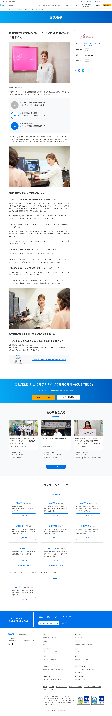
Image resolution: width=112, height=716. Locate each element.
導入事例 (16, 9)
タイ (79, 679)
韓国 (76, 679)
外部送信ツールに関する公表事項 (92, 686)
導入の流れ (54, 5)
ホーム (10, 9)
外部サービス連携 (47, 679)
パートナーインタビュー (97, 662)
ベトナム (83, 679)
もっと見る (55, 467)
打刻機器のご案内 (53, 659)
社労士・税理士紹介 (58, 679)
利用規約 (51, 686)
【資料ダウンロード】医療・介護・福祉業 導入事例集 (49, 359)
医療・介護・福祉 (89, 55)
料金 (59, 5)
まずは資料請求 (68, 397)
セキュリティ (57, 637)
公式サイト (23, 515)
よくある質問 (54, 652)
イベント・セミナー (48, 644)
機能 (40, 5)
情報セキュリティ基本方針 (75, 686)
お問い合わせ (83, 2)
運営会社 (45, 686)
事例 (49, 5)
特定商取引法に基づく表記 (49, 689)
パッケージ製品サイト (24, 565)
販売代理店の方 (100, 2)
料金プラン (45, 659)
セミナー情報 (65, 5)
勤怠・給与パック (79, 672)
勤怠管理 (87, 61)
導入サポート (84, 637)
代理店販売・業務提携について (82, 662)
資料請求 (98, 5)
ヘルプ (60, 652)
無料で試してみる (43, 397)
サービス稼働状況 (58, 669)
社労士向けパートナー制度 (81, 659)
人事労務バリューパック (88, 669)
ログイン (108, 2)
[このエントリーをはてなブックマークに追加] (83, 70)
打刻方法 (45, 5)
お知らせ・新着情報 (48, 669)
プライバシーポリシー (61, 686)
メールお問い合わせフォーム (49, 623)
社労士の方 (91, 2)
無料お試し (106, 5)
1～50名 (87, 50)
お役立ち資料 (78, 644)
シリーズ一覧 (78, 669)
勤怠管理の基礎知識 (87, 644)
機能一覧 (45, 637)
